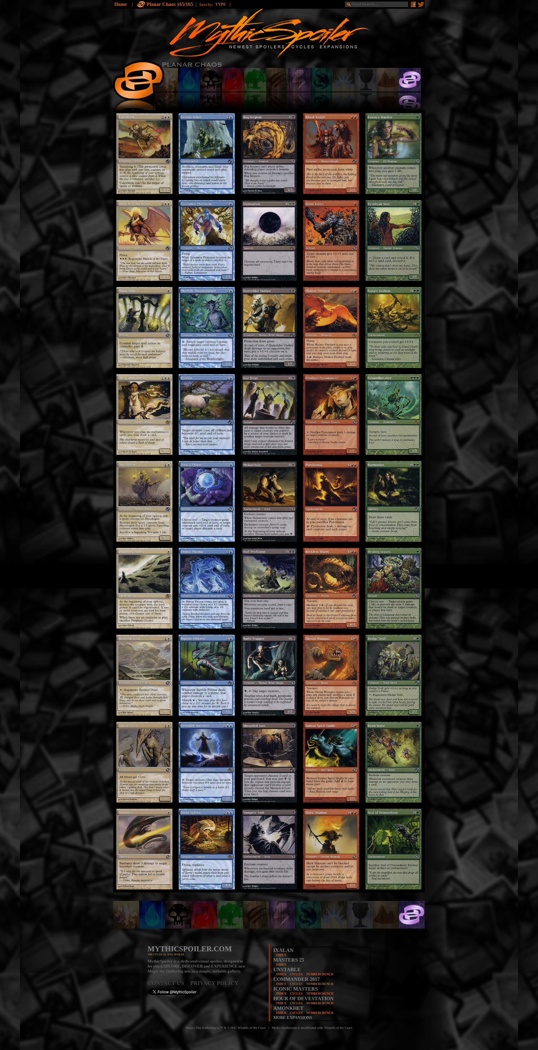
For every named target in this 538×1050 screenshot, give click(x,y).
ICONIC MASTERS (295, 988)
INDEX (281, 955)
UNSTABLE (287, 969)
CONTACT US (169, 983)
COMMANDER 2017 (296, 979)
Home (120, 4)
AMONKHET (288, 1008)
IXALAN (283, 950)
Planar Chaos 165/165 (170, 4)
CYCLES (296, 974)
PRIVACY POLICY (214, 983)
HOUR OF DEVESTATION (303, 998)
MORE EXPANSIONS (292, 1017)
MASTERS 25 (288, 960)
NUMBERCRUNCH (319, 974)
